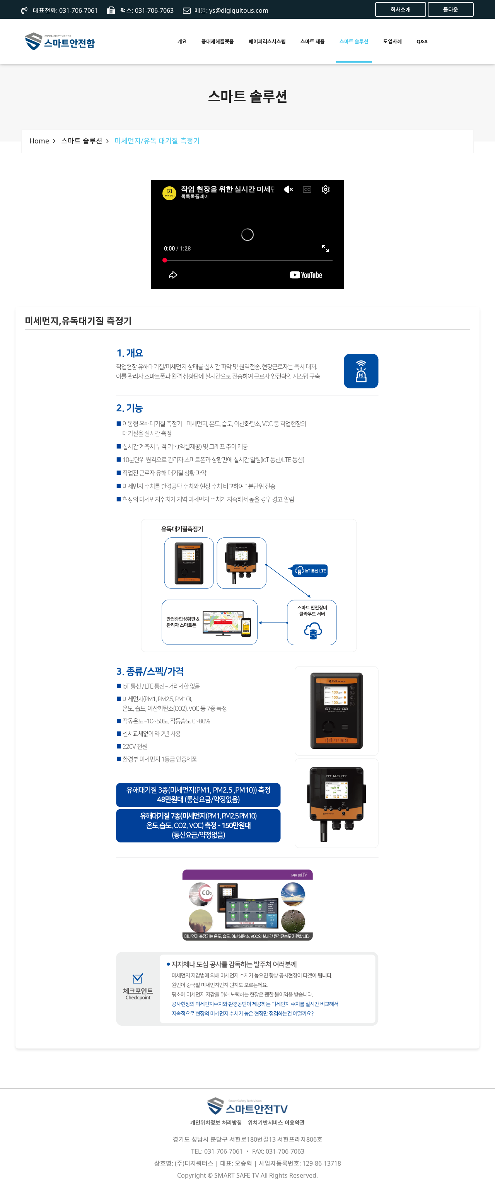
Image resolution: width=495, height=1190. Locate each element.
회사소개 (401, 9)
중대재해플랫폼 (217, 41)
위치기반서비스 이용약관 (276, 1122)
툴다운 (450, 9)
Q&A (422, 41)
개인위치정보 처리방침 (216, 1122)
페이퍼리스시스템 (267, 41)
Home (39, 140)
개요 (182, 41)
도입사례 (392, 41)
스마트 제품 (312, 41)
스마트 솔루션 (354, 41)
